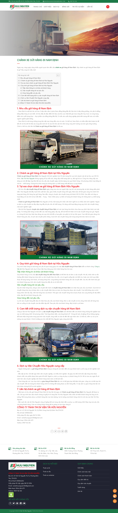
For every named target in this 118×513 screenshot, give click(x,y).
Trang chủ (37, 7)
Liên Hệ (89, 7)
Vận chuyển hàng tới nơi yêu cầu (33, 90)
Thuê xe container (48, 475)
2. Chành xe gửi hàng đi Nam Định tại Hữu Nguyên (36, 80)
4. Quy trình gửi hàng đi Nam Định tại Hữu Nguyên (36, 85)
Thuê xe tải (46, 468)
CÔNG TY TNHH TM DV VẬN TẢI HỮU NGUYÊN (35, 103)
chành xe (58, 67)
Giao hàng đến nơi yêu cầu (31, 93)
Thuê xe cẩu (47, 471)
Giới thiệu (47, 7)
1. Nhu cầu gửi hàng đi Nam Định (30, 78)
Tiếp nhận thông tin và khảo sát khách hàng (37, 88)
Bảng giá (65, 7)
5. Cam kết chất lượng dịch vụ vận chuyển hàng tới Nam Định (39, 95)
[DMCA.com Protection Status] (11, 497)
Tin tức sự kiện (78, 7)
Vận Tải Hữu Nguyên (27, 178)
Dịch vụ (56, 7)
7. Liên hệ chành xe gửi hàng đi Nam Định (32, 100)
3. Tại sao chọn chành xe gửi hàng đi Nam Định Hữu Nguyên (38, 83)
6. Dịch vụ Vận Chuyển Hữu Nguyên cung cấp (34, 98)
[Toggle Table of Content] (57, 75)
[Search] (107, 6)
